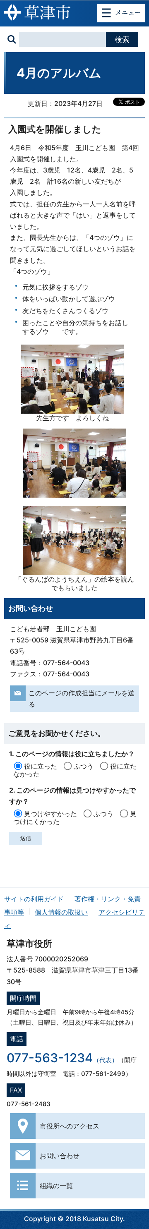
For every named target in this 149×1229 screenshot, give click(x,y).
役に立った (40, 766)
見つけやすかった (50, 814)
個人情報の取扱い (61, 912)
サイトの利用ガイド (34, 899)
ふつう (84, 766)
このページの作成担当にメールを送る (82, 698)
